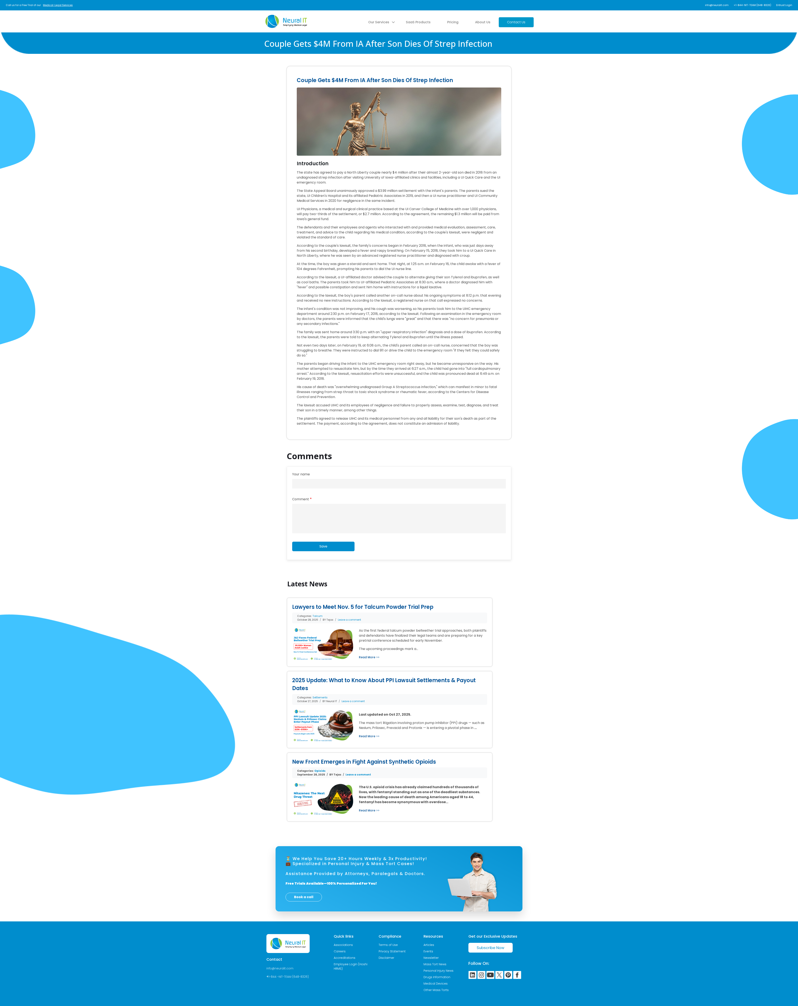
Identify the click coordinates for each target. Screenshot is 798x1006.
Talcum (318, 616)
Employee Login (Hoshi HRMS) (350, 966)
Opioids (319, 771)
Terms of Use (388, 945)
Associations (343, 945)
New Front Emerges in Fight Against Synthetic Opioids (364, 762)
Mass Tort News (435, 964)
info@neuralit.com (717, 5)
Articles (429, 945)
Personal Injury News (438, 971)
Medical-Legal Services (58, 5)
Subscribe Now (490, 947)
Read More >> (369, 657)
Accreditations (344, 958)
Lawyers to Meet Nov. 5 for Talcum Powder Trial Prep (362, 607)
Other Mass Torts (436, 990)
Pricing (452, 22)
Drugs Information (437, 977)
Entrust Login (784, 5)
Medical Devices (436, 983)
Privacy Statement (392, 951)
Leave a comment (349, 619)
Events (428, 951)
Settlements (320, 697)
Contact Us (516, 22)
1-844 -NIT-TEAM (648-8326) (288, 977)
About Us (482, 22)
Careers (340, 951)
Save (323, 546)
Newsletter (431, 958)
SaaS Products (418, 22)
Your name (301, 474)
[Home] (286, 17)
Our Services (378, 22)
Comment (300, 499)
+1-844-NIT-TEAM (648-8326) (752, 5)
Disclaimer (386, 958)
